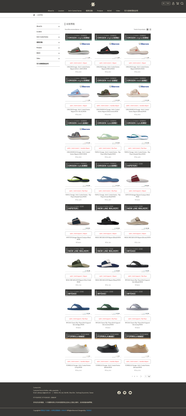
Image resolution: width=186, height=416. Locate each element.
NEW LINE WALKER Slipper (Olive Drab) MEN (78, 281)
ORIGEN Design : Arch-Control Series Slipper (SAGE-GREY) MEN (78, 68)
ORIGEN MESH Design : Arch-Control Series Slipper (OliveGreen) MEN (107, 110)
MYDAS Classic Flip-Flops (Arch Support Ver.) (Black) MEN (137, 281)
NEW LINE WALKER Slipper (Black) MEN (108, 237)
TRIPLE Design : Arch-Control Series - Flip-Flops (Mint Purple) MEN (108, 153)
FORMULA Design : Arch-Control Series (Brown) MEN (137, 366)
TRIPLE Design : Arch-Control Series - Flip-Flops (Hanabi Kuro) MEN (78, 196)
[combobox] (73, 29)
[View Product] (75, 46)
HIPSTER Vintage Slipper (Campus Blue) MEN (78, 238)
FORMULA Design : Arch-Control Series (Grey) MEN (78, 366)
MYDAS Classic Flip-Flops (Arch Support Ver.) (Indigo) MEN (78, 323)
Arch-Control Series (75, 11)
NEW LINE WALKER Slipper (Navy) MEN (107, 280)
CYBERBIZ (88, 410)
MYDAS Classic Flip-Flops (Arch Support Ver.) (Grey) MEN (137, 323)
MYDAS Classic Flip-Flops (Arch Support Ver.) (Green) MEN (108, 323)
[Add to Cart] (81, 46)
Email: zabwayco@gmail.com (42, 393)
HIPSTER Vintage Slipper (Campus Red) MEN (137, 196)
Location (61, 11)
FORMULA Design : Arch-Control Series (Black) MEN (108, 366)
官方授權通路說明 (131, 11)
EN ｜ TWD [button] (166, 3)
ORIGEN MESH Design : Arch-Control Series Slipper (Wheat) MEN (137, 110)
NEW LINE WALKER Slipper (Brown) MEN (137, 237)
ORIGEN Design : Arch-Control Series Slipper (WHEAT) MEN (137, 68)
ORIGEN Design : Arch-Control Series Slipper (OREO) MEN (107, 68)
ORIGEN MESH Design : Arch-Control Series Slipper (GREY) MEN (78, 153)
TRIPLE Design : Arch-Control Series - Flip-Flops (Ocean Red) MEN (108, 196)
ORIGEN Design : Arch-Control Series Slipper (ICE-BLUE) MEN (78, 110)
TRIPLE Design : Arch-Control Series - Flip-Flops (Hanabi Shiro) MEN (137, 153)
